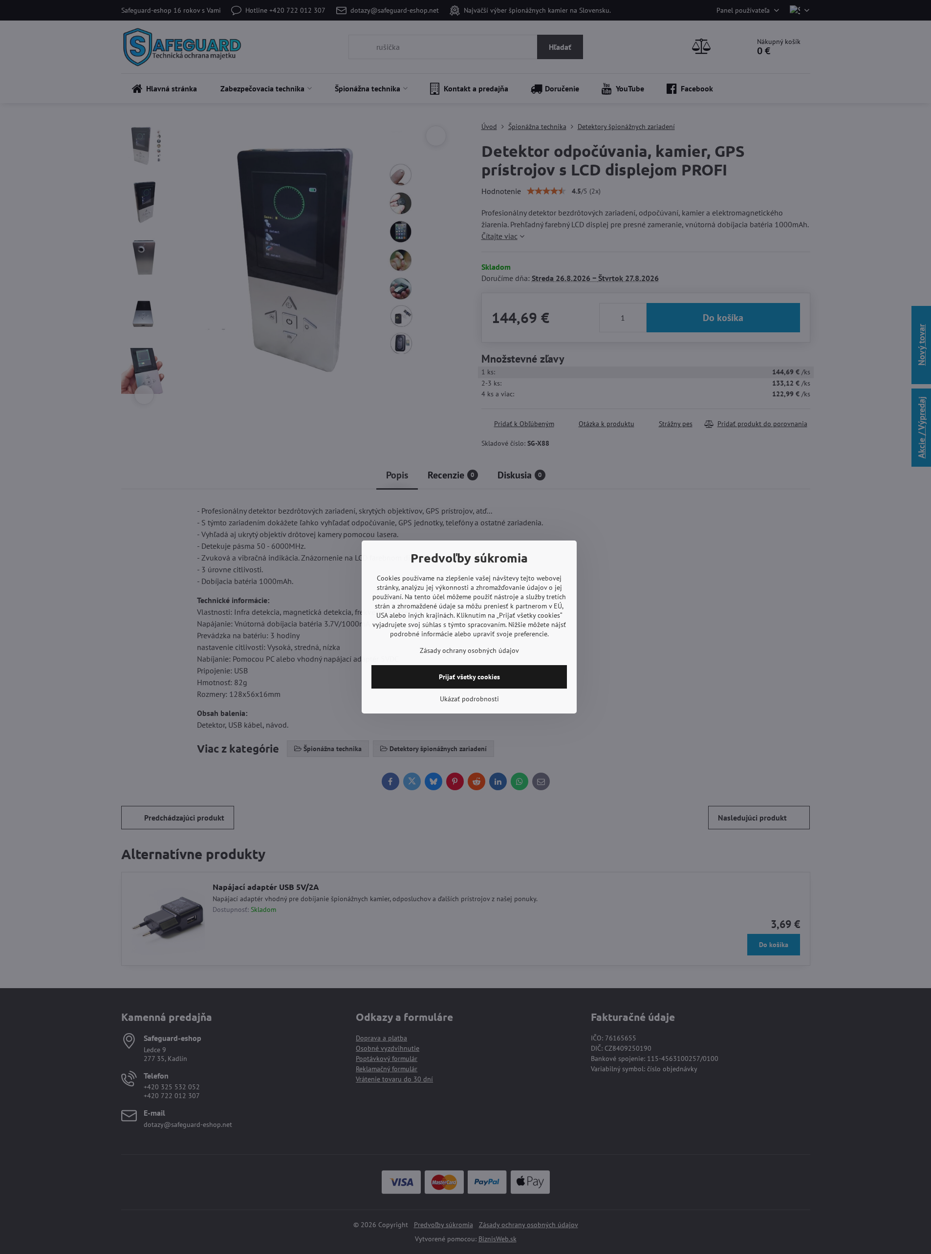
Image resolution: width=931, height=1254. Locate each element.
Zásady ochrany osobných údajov (469, 650)
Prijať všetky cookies (469, 676)
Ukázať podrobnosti (469, 698)
